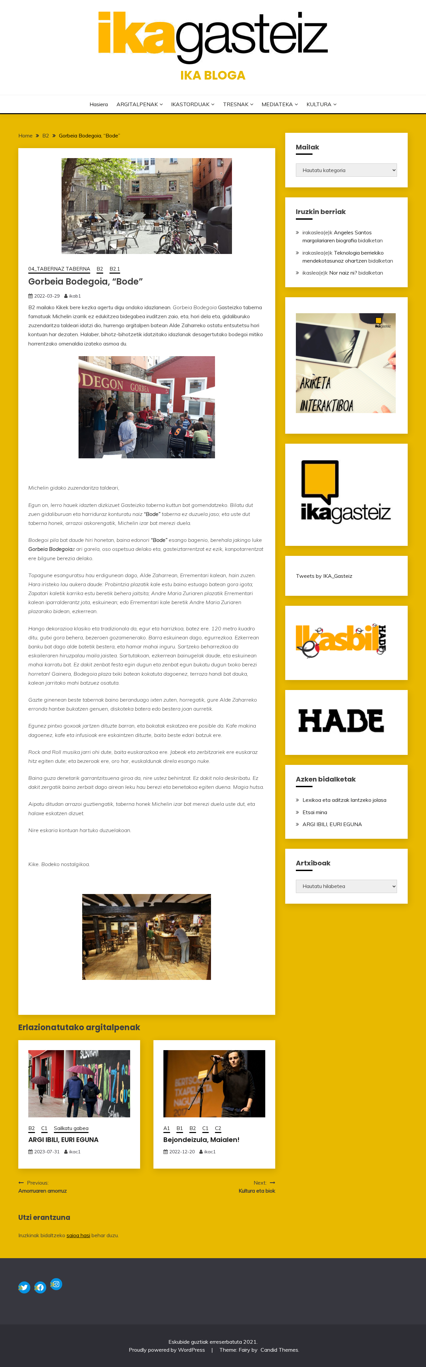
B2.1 (114, 269)
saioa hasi (78, 1235)
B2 (100, 269)
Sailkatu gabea (71, 1128)
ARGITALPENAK (137, 104)
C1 (44, 1128)
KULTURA (319, 104)
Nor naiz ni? (343, 272)
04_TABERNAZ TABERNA (59, 269)
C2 (218, 1128)
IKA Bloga (213, 75)
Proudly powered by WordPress (167, 1349)
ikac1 (75, 1152)
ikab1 (75, 296)
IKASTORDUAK (190, 104)
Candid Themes (279, 1349)
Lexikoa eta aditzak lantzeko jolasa (344, 800)
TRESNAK (235, 104)
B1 (179, 1128)
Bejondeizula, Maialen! (201, 1139)
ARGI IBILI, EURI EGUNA (63, 1139)
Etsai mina (315, 812)
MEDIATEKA (277, 104)
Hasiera (99, 104)
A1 (166, 1128)
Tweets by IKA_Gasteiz (324, 575)
